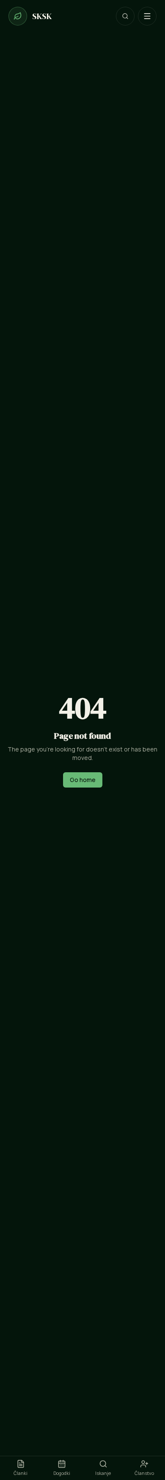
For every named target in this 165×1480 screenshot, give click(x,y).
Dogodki (61, 1473)
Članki (21, 1473)
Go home (83, 780)
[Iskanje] (125, 16)
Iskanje (103, 1473)
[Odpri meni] (147, 16)
